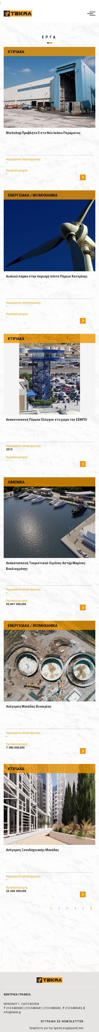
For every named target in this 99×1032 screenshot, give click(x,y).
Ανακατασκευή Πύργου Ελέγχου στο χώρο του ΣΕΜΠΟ (46, 419)
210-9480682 (52, 1008)
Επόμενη (91, 908)
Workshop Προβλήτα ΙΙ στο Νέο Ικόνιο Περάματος (43, 133)
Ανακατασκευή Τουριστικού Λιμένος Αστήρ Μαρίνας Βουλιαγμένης (45, 566)
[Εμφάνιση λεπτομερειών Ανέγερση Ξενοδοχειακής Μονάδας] (49, 804)
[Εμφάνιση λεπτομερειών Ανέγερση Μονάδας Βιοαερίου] (49, 661)
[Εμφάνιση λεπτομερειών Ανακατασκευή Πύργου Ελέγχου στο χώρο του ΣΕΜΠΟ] (49, 374)
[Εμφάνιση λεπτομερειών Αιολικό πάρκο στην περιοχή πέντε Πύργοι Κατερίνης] (49, 230)
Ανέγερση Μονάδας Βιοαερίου (28, 706)
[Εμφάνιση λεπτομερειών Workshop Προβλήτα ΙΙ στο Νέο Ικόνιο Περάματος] (49, 87)
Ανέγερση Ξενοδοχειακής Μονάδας (32, 850)
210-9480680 (14, 1008)
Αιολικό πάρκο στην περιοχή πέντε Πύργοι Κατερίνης (46, 276)
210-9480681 (33, 1008)
